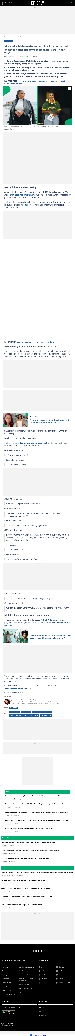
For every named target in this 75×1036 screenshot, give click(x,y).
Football (8, 807)
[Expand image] (69, 88)
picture (25, 204)
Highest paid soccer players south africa (24, 715)
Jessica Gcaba (25, 56)
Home (6, 37)
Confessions (9, 799)
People (3, 883)
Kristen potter (46, 715)
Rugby (7, 815)
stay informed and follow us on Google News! (35, 342)
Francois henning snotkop (41, 712)
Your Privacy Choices (39, 1035)
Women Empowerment (7, 875)
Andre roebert (15, 712)
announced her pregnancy (21, 194)
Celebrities (26, 37)
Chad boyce (26, 712)
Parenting (13, 707)
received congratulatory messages (29, 443)
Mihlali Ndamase (49, 620)
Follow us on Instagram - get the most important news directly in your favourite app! (37, 82)
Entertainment (16, 37)
